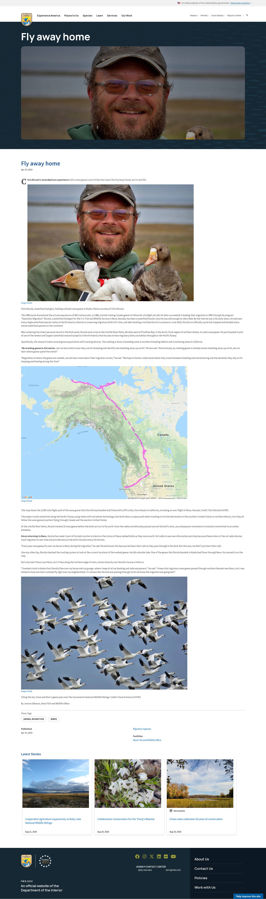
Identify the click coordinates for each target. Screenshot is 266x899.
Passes (193, 15)
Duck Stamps (217, 15)
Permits (204, 15)
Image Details (26, 303)
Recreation (179, 810)
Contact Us (204, 868)
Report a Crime (234, 15)
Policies (201, 878)
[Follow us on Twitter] (152, 857)
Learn (99, 15)
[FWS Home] (26, 19)
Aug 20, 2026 (103, 831)
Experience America (48, 15)
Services (112, 15)
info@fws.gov (173, 870)
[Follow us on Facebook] (138, 857)
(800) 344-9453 (145, 870)
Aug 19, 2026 (175, 831)
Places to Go (71, 15)
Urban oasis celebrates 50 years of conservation (196, 819)
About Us (202, 859)
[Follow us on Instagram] (145, 857)
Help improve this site (248, 896)
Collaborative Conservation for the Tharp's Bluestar (126, 819)
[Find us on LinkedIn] (160, 857)
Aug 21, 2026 (31, 831)
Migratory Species (142, 728)
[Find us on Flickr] (167, 857)
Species (87, 15)
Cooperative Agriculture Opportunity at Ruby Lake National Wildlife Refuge (53, 820)
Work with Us (205, 887)
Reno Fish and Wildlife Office (147, 740)
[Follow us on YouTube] (174, 857)
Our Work (126, 15)
